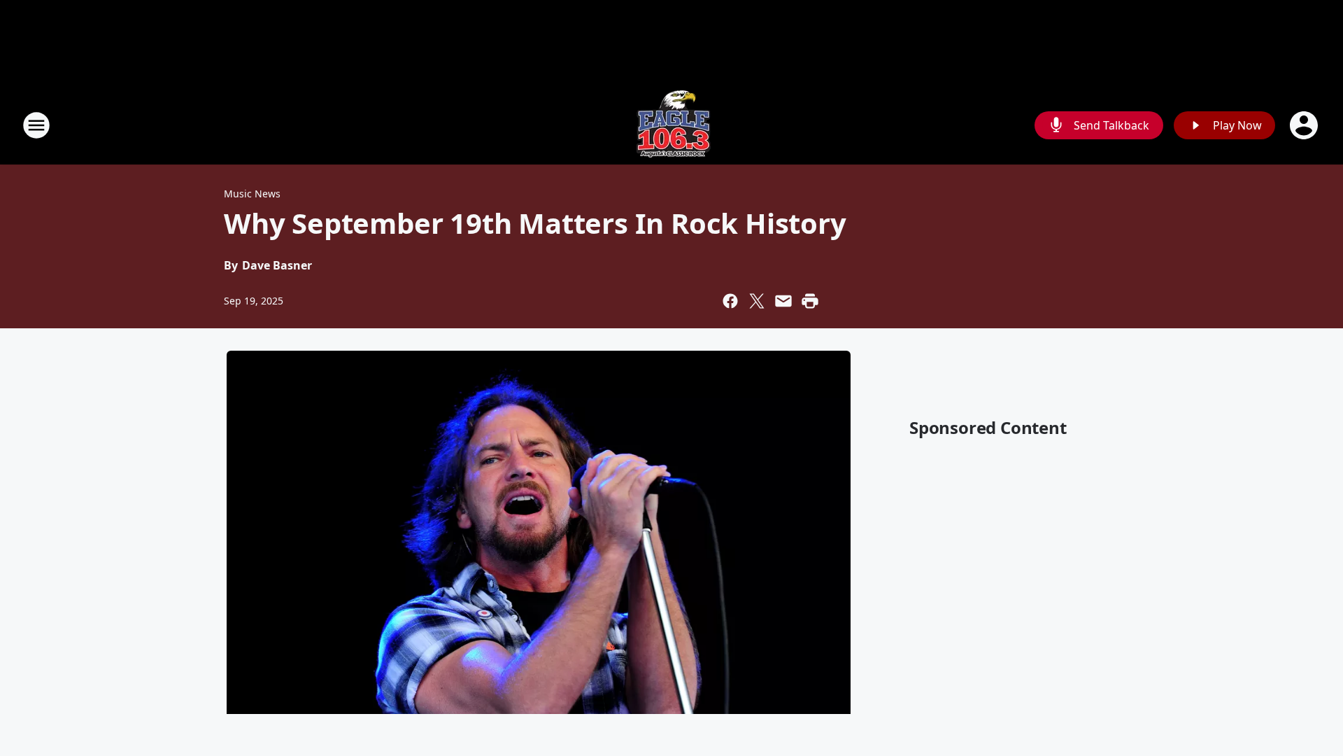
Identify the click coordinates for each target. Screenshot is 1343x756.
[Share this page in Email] (783, 301)
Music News (252, 193)
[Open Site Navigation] (36, 125)
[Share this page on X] (757, 301)
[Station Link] (672, 125)
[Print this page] (810, 301)
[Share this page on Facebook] (730, 301)
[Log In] (1305, 125)
